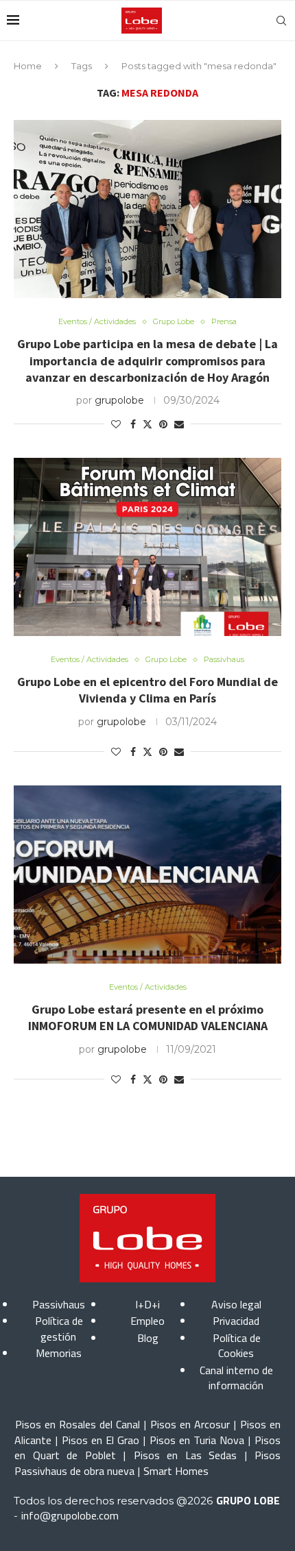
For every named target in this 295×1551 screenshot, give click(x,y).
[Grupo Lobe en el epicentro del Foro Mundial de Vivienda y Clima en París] (147, 547)
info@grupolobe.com (70, 1515)
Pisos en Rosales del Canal (77, 1424)
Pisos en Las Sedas (185, 1455)
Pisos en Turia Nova (197, 1440)
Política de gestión (59, 1328)
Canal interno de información (236, 1377)
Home (28, 65)
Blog (147, 1338)
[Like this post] (116, 424)
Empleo (147, 1320)
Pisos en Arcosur (190, 1424)
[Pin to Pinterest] (163, 424)
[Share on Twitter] (147, 424)
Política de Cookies (237, 1345)
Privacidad (236, 1320)
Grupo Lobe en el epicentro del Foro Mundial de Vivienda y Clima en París (147, 690)
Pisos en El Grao (100, 1440)
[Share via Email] (179, 424)
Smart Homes (176, 1471)
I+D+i (147, 1304)
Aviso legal (236, 1304)
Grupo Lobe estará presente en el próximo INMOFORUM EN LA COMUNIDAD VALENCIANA (148, 1017)
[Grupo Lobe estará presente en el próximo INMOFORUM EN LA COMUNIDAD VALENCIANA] (147, 874)
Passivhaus (58, 1304)
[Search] (281, 20)
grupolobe (119, 400)
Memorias (59, 1353)
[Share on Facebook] (133, 424)
